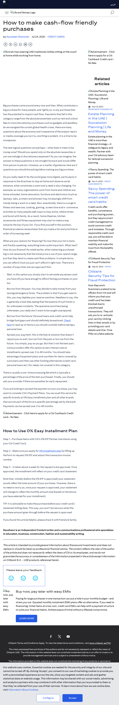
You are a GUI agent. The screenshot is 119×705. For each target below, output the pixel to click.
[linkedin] (15, 44)
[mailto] (25, 44)
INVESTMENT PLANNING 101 (100, 109)
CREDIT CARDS (56, 36)
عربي (113, 4)
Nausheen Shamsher (17, 36)
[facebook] (5, 44)
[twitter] (10, 44)
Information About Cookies (23, 689)
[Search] (112, 12)
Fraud (108, 266)
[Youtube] (68, 636)
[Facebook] (51, 636)
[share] (30, 44)
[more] (7, 12)
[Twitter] (59, 636)
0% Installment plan (50, 450)
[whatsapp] (20, 44)
